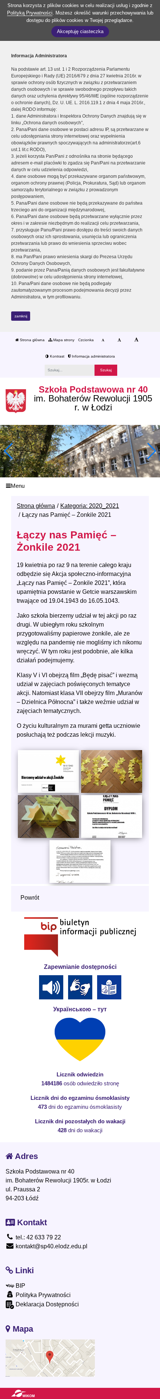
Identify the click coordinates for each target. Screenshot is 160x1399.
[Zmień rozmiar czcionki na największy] (136, 340)
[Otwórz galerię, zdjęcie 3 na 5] (48, 816)
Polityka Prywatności (42, 1295)
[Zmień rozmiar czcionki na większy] (119, 340)
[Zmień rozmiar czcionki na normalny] (103, 340)
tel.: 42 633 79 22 (37, 1237)
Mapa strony (63, 340)
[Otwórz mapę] (50, 1358)
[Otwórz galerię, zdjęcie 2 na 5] (111, 771)
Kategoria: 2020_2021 (89, 506)
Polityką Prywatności (29, 13)
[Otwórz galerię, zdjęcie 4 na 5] (111, 816)
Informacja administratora (93, 356)
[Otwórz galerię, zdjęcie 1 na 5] (48, 771)
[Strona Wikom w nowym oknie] (23, 1393)
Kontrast (56, 356)
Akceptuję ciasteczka (80, 31)
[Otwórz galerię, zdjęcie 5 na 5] (79, 861)
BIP (19, 1286)
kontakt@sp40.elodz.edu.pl (50, 1246)
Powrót (29, 897)
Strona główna (32, 340)
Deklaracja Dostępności (46, 1304)
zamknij (21, 316)
